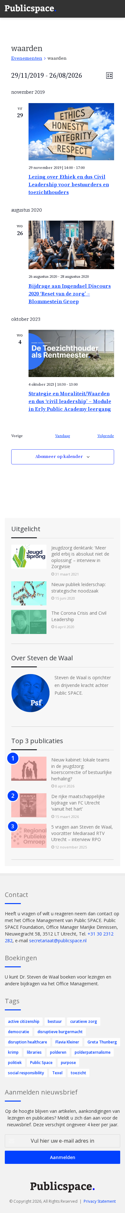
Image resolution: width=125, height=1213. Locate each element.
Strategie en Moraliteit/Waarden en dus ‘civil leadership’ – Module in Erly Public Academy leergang (70, 401)
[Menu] (117, 6)
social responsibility (26, 1073)
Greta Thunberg (102, 1042)
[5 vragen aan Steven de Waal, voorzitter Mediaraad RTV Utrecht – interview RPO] (28, 836)
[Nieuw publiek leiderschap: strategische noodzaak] (28, 593)
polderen (58, 1052)
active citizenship (23, 1021)
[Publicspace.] (30, 8)
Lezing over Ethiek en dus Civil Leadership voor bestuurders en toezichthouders (69, 185)
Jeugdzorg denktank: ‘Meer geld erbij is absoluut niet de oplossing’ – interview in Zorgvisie (80, 557)
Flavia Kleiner (67, 1042)
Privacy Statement (100, 1201)
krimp (13, 1052)
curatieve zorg (83, 1021)
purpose (68, 1062)
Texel (57, 1073)
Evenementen (26, 58)
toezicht (78, 1073)
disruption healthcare (27, 1042)
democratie (18, 1031)
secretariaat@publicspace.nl (58, 940)
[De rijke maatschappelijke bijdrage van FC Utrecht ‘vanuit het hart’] (28, 805)
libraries (34, 1052)
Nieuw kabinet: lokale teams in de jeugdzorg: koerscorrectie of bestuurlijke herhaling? (81, 769)
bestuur (55, 1021)
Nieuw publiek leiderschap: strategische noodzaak (78, 587)
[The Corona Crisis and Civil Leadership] (28, 622)
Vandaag (62, 436)
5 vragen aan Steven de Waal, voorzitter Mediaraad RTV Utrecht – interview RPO (82, 833)
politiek (15, 1062)
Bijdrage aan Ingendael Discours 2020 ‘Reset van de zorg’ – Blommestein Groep (70, 294)
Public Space (41, 1062)
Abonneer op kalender (59, 457)
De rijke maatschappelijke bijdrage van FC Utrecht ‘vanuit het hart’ (78, 802)
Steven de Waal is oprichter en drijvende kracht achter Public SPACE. (82, 685)
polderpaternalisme (93, 1052)
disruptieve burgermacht (60, 1031)
